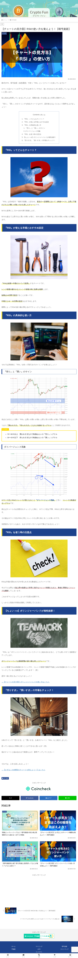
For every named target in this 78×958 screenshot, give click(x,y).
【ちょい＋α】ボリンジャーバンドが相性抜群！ (39, 137)
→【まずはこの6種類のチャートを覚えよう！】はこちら (23, 770)
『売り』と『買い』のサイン (35, 128)
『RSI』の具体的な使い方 (32, 125)
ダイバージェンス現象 (32, 131)
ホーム (14, 946)
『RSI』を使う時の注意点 (32, 134)
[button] (72, 523)
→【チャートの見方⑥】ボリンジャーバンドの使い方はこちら (25, 682)
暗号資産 (6, 778)
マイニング (39, 946)
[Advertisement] (39, 890)
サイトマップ (64, 949)
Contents (36, 115)
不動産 (14, 949)
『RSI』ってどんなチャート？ (33, 119)
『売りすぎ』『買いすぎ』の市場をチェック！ (39, 140)
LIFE (39, 949)
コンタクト (39, 952)
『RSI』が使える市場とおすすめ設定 (36, 122)
